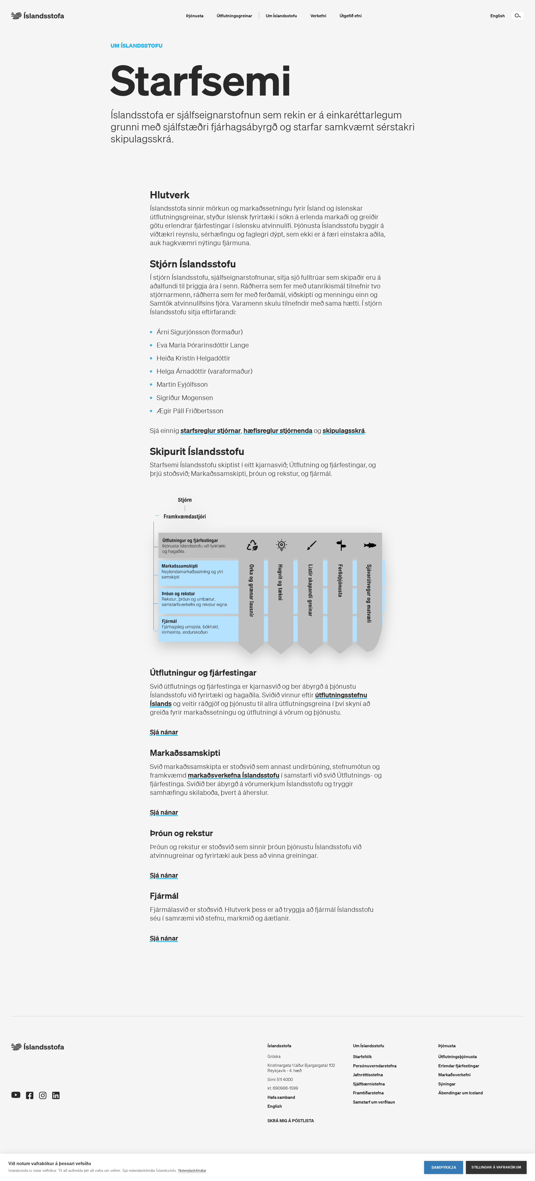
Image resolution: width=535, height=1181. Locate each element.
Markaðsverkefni (454, 1074)
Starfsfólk (362, 1056)
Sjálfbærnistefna (369, 1084)
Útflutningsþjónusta (457, 1056)
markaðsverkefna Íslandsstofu (233, 775)
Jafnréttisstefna (368, 1074)
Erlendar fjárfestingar (458, 1065)
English (275, 1106)
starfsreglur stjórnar (211, 430)
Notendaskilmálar (192, 1170)
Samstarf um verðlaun (374, 1102)
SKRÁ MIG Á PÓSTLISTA (291, 1120)
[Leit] (518, 15)
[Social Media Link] (15, 1103)
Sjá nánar (164, 732)
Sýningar (447, 1084)
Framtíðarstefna (368, 1092)
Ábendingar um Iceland (460, 1092)
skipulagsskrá (344, 430)
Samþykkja (443, 1167)
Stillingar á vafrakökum (496, 1167)
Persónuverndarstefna (375, 1065)
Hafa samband (281, 1097)
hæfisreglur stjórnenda (278, 430)
